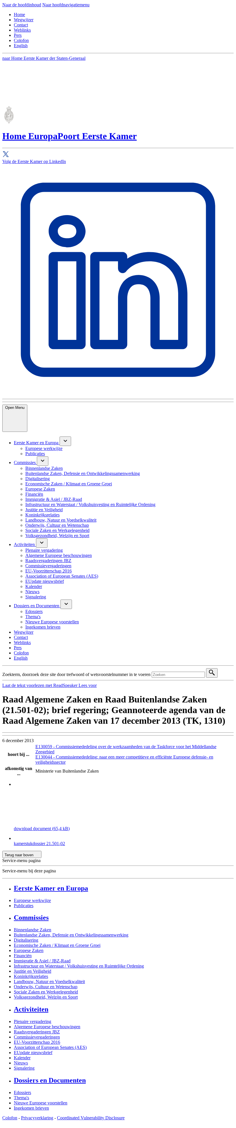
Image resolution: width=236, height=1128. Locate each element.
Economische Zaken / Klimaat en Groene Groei (57, 945)
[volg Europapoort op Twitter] (118, 155)
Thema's (21, 1097)
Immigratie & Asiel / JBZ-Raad (42, 960)
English (21, 45)
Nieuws (21, 1062)
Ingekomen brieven (31, 1108)
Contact (21, 24)
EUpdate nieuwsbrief (33, 1052)
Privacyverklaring (37, 1117)
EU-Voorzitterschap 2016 (37, 1042)
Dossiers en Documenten (50, 1080)
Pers (18, 35)
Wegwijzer (23, 19)
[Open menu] (65, 441)
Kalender (22, 1057)
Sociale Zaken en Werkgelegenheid (46, 991)
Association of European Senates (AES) (50, 1047)
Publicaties (23, 905)
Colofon (21, 40)
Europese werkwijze (32, 900)
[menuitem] (37, 442)
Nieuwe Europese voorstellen (40, 1102)
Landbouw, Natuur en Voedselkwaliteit (49, 981)
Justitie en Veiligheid (32, 971)
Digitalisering (26, 940)
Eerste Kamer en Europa (51, 888)
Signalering (24, 1068)
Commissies (31, 917)
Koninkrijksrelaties (31, 976)
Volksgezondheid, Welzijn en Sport (46, 997)
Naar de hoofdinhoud (21, 4)
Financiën (23, 955)
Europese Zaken (28, 950)
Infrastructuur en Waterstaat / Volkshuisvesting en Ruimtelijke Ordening (79, 966)
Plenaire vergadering (32, 1021)
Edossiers (22, 1092)
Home (19, 14)
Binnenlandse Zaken (32, 929)
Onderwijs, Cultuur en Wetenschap (45, 986)
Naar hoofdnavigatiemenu (66, 4)
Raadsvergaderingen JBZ (37, 1031)
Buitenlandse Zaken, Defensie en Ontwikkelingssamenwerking (71, 934)
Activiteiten (31, 1009)
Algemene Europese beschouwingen (47, 1026)
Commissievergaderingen (37, 1037)
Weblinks (22, 30)
